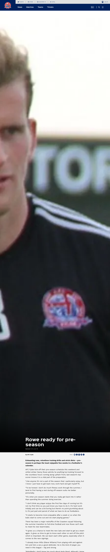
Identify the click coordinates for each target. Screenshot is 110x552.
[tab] (21, 2)
